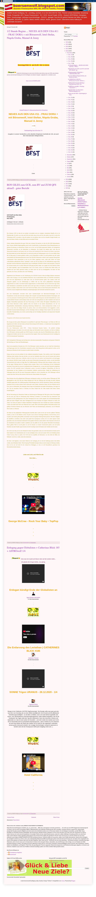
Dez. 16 (70, 119)
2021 (67, 48)
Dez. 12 (70, 128)
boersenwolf (13, 854)
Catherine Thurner (33, 658)
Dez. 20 (70, 110)
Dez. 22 (70, 106)
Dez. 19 (70, 112)
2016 (67, 185)
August (69, 161)
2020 (67, 50)
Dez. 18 (70, 115)
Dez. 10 (70, 132)
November (69, 154)
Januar (69, 176)
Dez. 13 (70, 125)
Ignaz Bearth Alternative (33, 597)
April (68, 170)
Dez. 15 (70, 121)
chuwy (62, 880)
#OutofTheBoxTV (24, 110)
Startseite (33, 817)
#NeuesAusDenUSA (35, 110)
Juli (68, 163)
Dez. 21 (70, 108)
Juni (68, 165)
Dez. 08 (70, 136)
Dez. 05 (70, 143)
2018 (67, 181)
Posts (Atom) (16, 820)
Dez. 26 (70, 97)
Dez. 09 (70, 134)
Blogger (73, 880)
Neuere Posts (10, 817)
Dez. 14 (70, 123)
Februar (69, 174)
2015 (67, 188)
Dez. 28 (70, 61)
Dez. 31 (70, 54)
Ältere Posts (56, 817)
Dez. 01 (70, 152)
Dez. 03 (70, 147)
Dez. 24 (70, 102)
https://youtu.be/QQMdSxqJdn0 (33, 80)
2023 (67, 44)
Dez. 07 (70, 139)
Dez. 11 (70, 130)
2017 (67, 183)
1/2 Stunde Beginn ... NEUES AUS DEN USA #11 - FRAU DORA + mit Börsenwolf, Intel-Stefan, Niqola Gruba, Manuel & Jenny (32, 34)
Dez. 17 (70, 117)
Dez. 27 (70, 63)
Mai (68, 167)
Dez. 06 (70, 141)
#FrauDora (44, 110)
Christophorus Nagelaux (16, 852)
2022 (67, 46)
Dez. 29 (70, 59)
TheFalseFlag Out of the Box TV (33, 130)
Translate (75, 36)
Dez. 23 (70, 104)
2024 (67, 42)
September (70, 159)
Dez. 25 (70, 99)
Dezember (69, 52)
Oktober (69, 157)
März (68, 172)
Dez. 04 (70, 145)
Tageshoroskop (33, 704)
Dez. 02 (70, 149)
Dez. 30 (70, 56)
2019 (67, 179)
